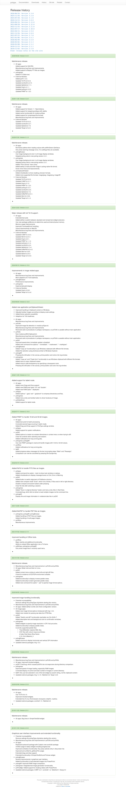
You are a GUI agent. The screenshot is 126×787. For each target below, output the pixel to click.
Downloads (35, 2)
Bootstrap (68, 786)
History (44, 2)
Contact (67, 2)
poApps (13, 2)
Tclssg (62, 786)
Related (59, 2)
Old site (51, 2)
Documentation (24, 2)
